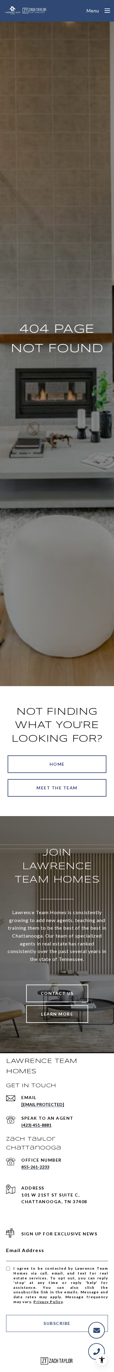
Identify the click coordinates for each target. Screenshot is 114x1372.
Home (57, 764)
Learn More (57, 1013)
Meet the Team (57, 787)
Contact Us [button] (57, 993)
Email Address (25, 1250)
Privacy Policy (48, 1301)
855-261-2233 (35, 1166)
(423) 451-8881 (36, 1125)
